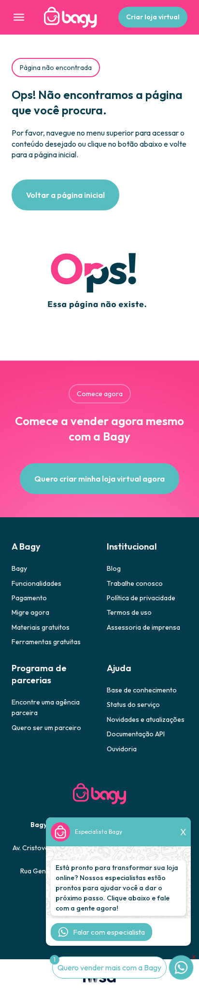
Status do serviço (133, 704)
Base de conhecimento (142, 690)
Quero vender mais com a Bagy (109, 967)
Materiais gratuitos (41, 627)
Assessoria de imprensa (143, 627)
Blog (114, 568)
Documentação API (136, 734)
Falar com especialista (109, 932)
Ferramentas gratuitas (46, 641)
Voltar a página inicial (65, 195)
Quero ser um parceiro (46, 727)
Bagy (19, 568)
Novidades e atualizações (146, 719)
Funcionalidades (36, 583)
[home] (68, 17)
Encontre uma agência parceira (46, 707)
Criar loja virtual (153, 17)
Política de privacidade (141, 598)
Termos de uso (129, 612)
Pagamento (29, 598)
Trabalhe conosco (135, 583)
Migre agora (30, 612)
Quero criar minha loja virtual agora (99, 478)
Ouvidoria (122, 749)
